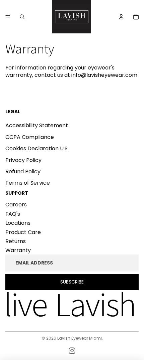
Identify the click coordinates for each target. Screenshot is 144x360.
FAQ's (12, 214)
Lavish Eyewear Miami (79, 338)
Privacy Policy (23, 160)
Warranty (18, 250)
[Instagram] (72, 351)
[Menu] (7, 16)
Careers (16, 204)
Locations (17, 223)
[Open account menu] (121, 16)
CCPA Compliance (29, 137)
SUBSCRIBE (72, 282)
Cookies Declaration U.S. (37, 148)
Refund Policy (23, 171)
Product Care (23, 232)
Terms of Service (27, 183)
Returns (15, 241)
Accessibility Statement (36, 125)
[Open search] (22, 16)
